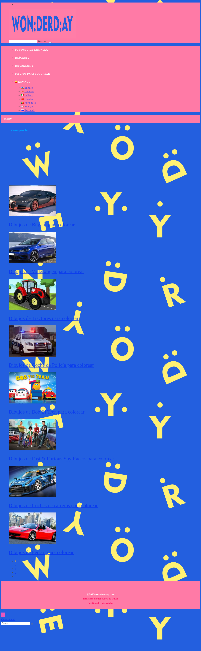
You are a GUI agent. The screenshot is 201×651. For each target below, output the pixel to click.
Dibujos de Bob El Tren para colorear (47, 412)
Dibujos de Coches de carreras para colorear (53, 505)
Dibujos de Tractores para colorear (44, 318)
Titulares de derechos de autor (100, 598)
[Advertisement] (103, 161)
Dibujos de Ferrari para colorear (41, 552)
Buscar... (43, 41)
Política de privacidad (100, 603)
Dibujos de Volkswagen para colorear (46, 271)
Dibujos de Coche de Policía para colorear (51, 365)
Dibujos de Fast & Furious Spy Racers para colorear (61, 458)
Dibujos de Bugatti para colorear (42, 224)
